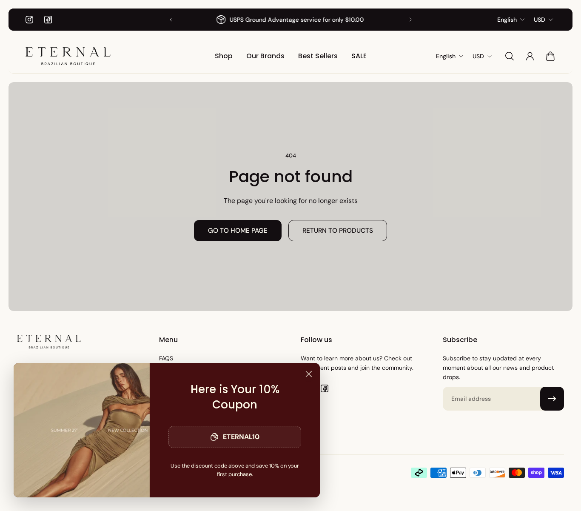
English (507, 19)
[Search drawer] (509, 56)
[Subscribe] (552, 399)
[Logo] (68, 56)
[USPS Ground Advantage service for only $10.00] (290, 19)
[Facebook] (48, 19)
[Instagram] (29, 19)
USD (539, 19)
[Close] (308, 374)
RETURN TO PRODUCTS (337, 230)
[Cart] (550, 56)
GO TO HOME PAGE (238, 230)
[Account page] (530, 56)
